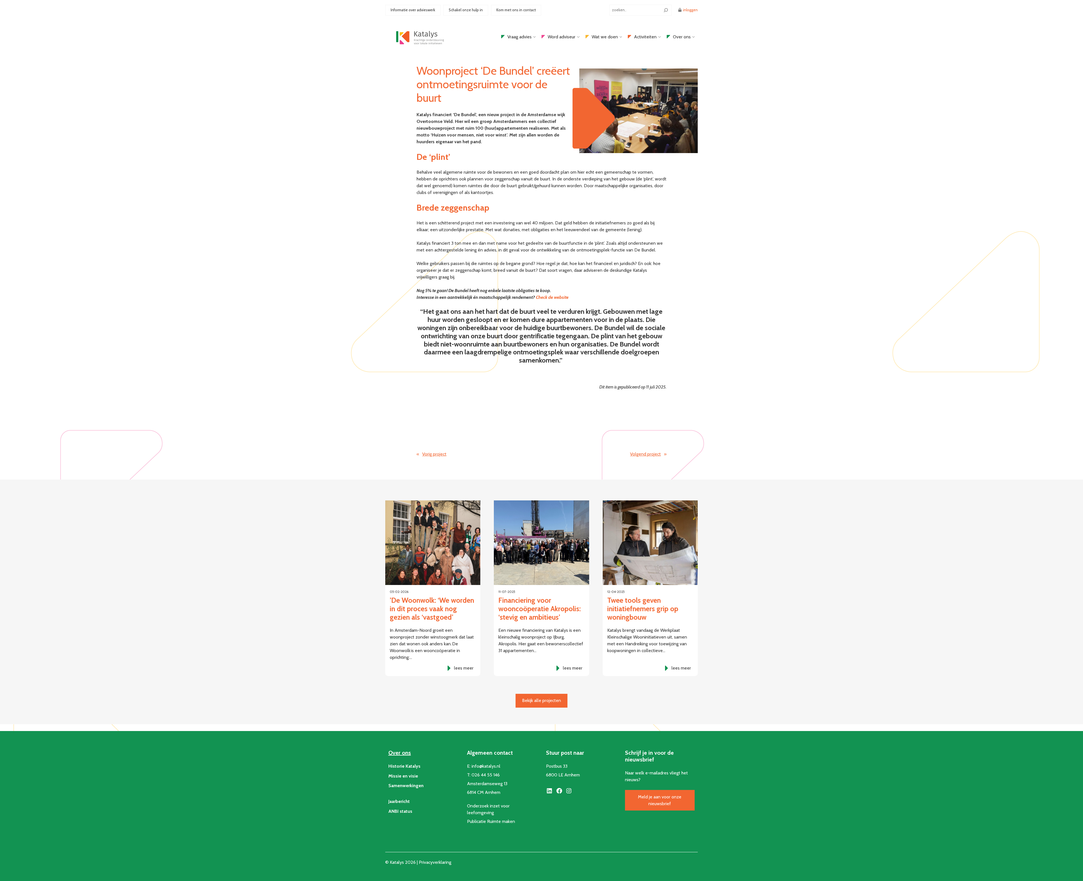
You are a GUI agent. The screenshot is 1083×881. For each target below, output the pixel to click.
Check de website (552, 297)
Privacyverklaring (435, 862)
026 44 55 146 (486, 775)
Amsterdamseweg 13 (487, 783)
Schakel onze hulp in (466, 10)
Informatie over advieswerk (413, 10)
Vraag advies (519, 36)
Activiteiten (645, 36)
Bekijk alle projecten (541, 700)
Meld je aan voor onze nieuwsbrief (659, 800)
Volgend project (645, 454)
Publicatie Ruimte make (489, 821)
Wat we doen (605, 36)
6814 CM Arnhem (483, 792)
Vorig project (434, 454)
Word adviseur (561, 36)
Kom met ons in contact (516, 10)
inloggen (690, 10)
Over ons (682, 36)
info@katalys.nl (486, 766)
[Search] (666, 10)
